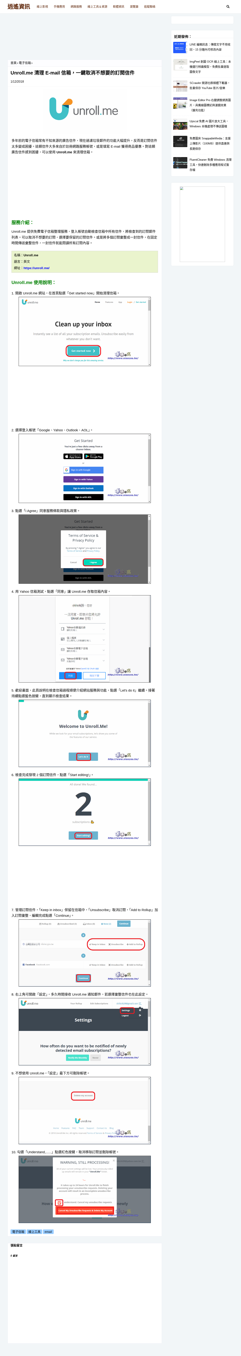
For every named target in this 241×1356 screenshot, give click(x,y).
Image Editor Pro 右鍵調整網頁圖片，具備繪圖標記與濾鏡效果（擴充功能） (210, 105)
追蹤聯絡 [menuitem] (149, 6)
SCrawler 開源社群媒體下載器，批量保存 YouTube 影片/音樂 (210, 85)
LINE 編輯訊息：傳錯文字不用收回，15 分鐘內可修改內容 (210, 47)
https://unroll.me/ (37, 268)
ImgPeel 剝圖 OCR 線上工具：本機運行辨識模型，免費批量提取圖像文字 (210, 66)
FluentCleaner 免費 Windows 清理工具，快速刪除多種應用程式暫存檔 (211, 164)
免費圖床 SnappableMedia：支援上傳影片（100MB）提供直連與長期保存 (210, 143)
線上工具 (34, 1231)
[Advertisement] (85, 38)
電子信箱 (25, 62)
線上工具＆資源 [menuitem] (97, 6)
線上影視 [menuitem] (42, 6)
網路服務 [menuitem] (76, 6)
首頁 (14, 62)
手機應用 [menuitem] (59, 6)
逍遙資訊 (19, 6)
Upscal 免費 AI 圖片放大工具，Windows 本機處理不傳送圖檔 (209, 124)
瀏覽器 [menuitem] (134, 6)
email (48, 1231)
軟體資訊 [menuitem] (118, 6)
